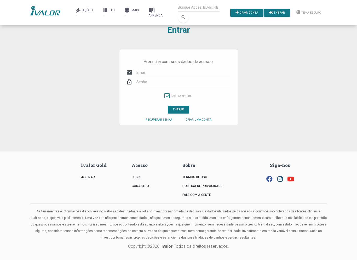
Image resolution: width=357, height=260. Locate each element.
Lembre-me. (181, 96)
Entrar (279, 12)
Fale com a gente (196, 195)
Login (136, 177)
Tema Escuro (311, 12)
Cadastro (140, 186)
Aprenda (155, 15)
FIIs (111, 10)
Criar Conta (248, 12)
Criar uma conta (198, 119)
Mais (135, 10)
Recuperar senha (159, 119)
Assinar (88, 177)
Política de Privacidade (202, 186)
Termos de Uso (194, 177)
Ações (87, 10)
